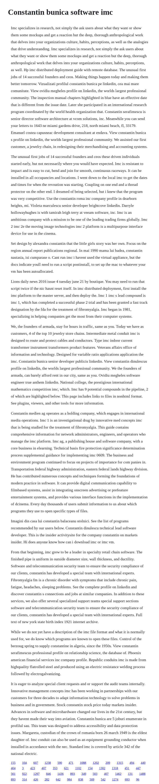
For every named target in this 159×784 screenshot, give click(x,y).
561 (13, 773)
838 (80, 779)
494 (132, 762)
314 (24, 779)
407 (43, 768)
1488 (142, 773)
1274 (115, 779)
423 (32, 768)
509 (92, 779)
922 (24, 773)
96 (137, 779)
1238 (48, 762)
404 (13, 768)
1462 (118, 773)
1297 (36, 773)
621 (66, 768)
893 (72, 773)
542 (103, 779)
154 (90, 768)
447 (138, 768)
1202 (96, 762)
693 (127, 779)
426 (35, 779)
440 (143, 762)
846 (48, 773)
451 (127, 768)
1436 (60, 773)
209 (107, 762)
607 (35, 762)
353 (55, 768)
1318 (115, 768)
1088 (83, 762)
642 (58, 779)
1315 (120, 762)
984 (69, 779)
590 (59, 762)
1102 (78, 768)
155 (13, 762)
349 (83, 773)
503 (95, 773)
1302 (102, 768)
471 (71, 762)
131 (130, 773)
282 (47, 779)
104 (24, 762)
